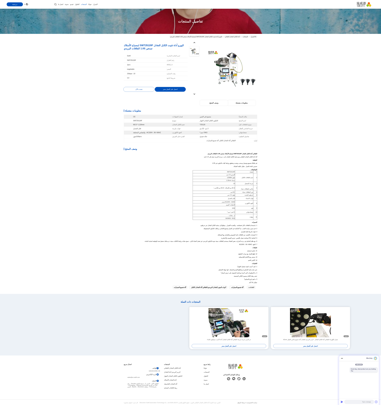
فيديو (71, 4)
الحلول (77, 4)
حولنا (90, 4)
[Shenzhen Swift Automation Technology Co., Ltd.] (365, 4)
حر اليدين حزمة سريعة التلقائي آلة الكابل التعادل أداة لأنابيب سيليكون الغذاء (229, 339)
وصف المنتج (213, 103)
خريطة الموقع (242, 402)
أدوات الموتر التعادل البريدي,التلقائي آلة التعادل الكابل (208, 287)
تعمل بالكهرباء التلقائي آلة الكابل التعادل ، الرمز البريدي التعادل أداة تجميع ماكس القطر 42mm (310, 339)
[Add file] (376, 402)
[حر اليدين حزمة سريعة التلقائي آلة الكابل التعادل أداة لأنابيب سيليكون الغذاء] (228, 322)
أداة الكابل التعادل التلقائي (232, 36)
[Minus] (342, 358)
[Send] (341, 402)
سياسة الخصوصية (252, 402)
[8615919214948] (239, 379)
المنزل (95, 4)
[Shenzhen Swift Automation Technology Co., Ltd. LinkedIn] (244, 379)
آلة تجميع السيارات (237, 287)
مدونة (67, 4)
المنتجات (84, 4)
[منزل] (236, 369)
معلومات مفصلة (242, 103)
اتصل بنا (60, 4)
